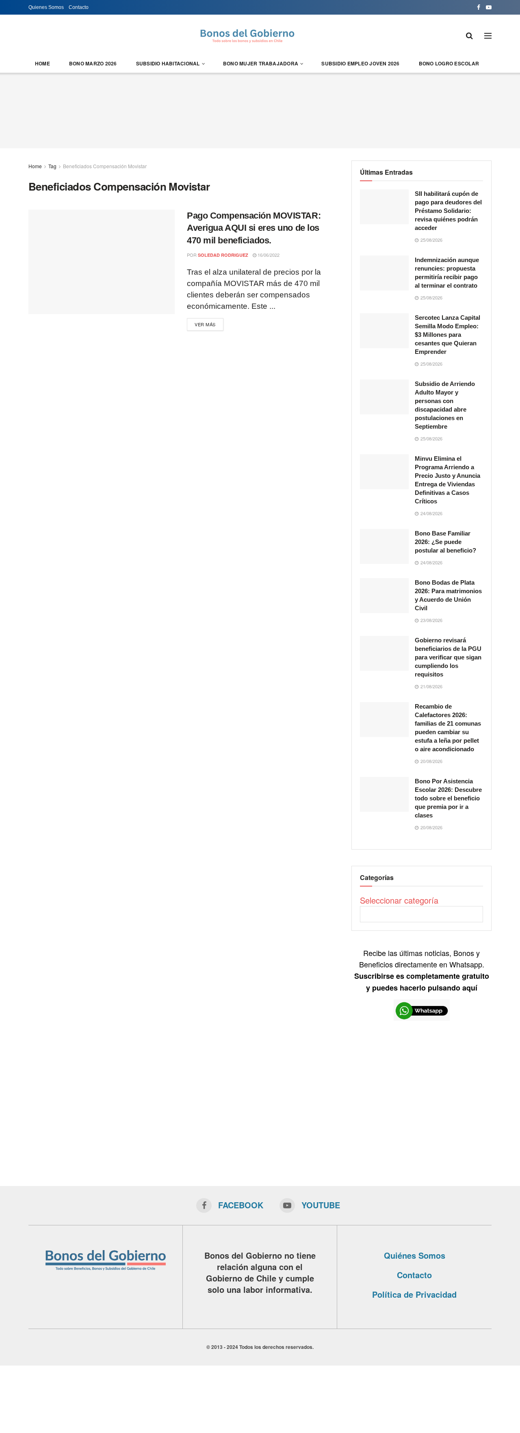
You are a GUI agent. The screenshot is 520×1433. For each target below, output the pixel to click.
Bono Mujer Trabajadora (260, 63)
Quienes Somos (46, 7)
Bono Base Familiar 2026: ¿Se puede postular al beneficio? (445, 542)
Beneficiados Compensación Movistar (105, 166)
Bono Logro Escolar (449, 63)
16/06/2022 (268, 254)
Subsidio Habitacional (168, 63)
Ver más (205, 324)
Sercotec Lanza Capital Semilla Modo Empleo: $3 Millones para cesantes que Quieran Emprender (447, 334)
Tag (52, 166)
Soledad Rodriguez (223, 255)
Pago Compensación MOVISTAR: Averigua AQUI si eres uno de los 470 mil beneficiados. (254, 228)
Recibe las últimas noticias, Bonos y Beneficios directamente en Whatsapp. (421, 970)
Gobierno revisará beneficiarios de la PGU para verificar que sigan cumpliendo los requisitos (448, 657)
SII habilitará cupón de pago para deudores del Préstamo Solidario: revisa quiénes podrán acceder (448, 210)
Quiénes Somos (414, 1255)
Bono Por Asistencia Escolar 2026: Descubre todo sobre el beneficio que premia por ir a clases (448, 798)
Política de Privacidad (414, 1294)
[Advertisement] (260, 109)
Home (42, 63)
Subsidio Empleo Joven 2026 (360, 63)
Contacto (79, 7)
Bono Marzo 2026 (93, 63)
